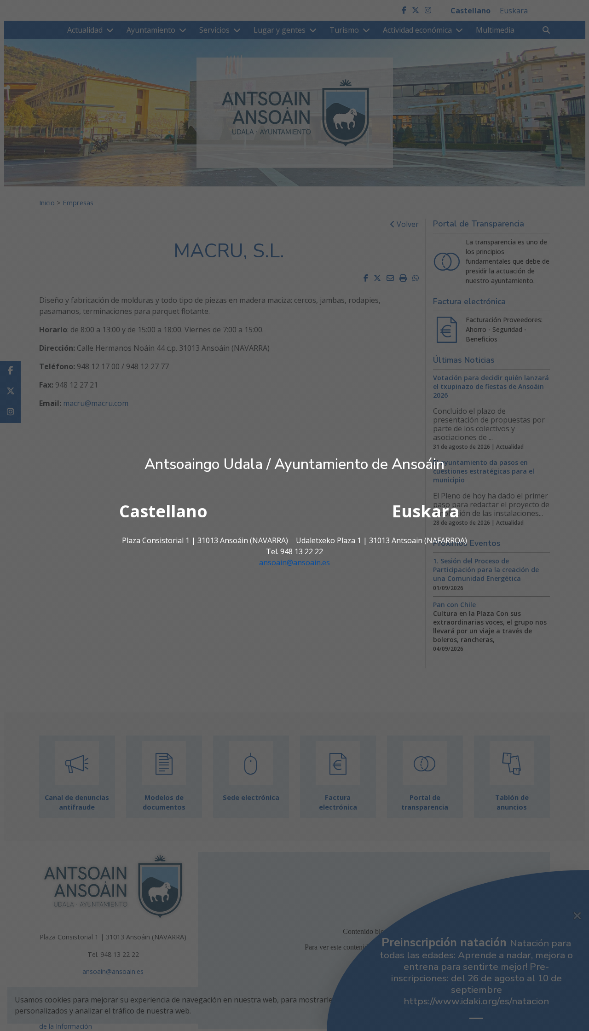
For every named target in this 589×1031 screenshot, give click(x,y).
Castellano (163, 511)
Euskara (425, 511)
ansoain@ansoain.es (294, 562)
